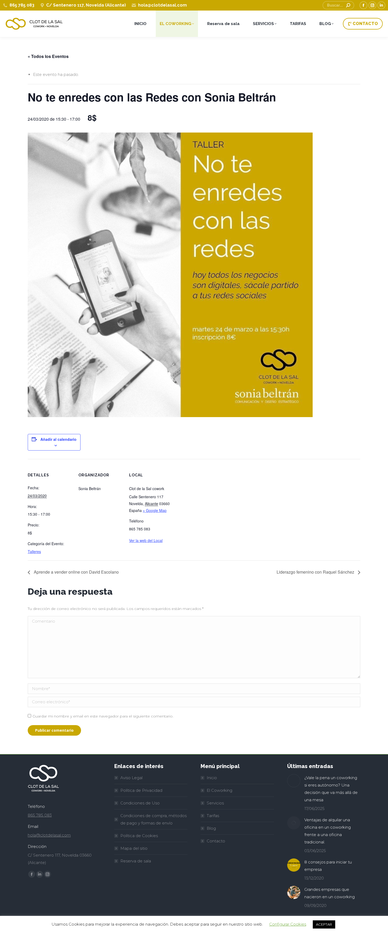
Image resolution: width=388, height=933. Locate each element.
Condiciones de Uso (140, 802)
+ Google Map (155, 510)
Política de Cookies (139, 835)
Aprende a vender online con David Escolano (76, 572)
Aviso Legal (131, 777)
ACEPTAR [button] (324, 924)
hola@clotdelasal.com (49, 835)
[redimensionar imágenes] (293, 780)
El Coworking (219, 790)
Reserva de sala (135, 860)
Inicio (212, 777)
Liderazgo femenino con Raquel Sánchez (316, 572)
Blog (211, 828)
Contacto (216, 840)
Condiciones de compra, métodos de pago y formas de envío (153, 819)
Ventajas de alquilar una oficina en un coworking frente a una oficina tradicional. (327, 830)
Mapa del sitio (134, 848)
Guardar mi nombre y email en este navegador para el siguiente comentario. (102, 716)
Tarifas (213, 815)
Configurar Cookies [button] (287, 924)
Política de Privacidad (141, 790)
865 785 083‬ (40, 815)
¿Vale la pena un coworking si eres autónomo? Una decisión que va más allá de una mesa (331, 788)
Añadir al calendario (58, 439)
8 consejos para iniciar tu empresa (328, 865)
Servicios (215, 802)
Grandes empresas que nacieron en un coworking (329, 893)
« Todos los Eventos (48, 56)
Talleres (34, 551)
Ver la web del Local (146, 540)
